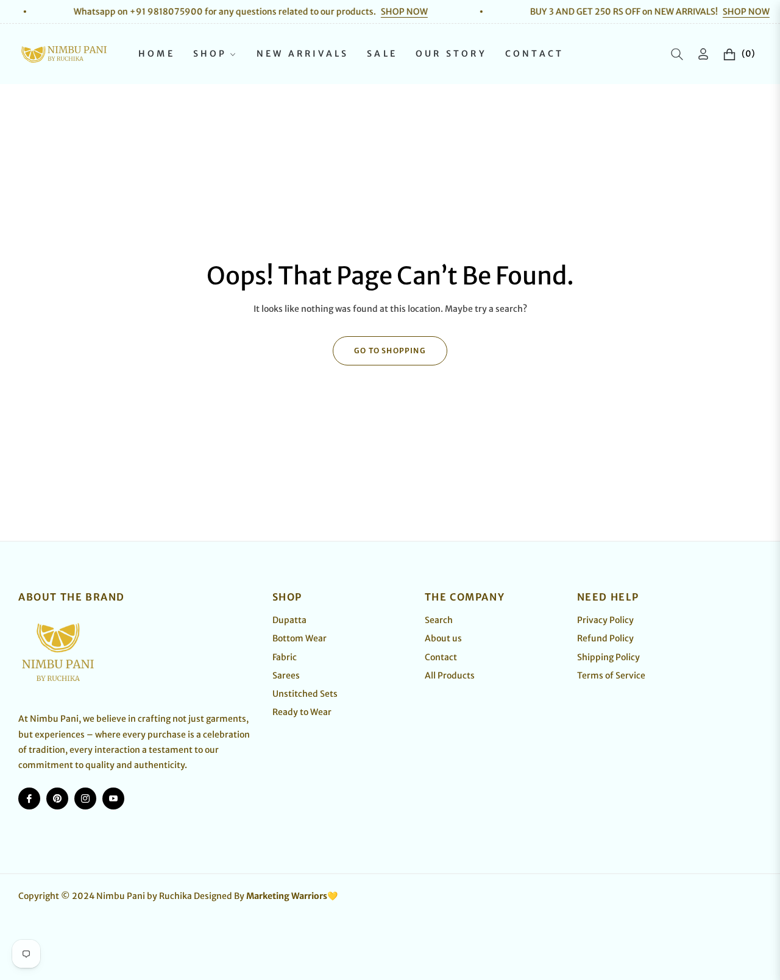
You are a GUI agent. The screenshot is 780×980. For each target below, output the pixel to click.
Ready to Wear (302, 712)
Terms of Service (611, 675)
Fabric (284, 657)
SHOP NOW (380, 11)
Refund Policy (605, 638)
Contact (441, 657)
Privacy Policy (605, 620)
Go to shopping (390, 350)
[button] (677, 54)
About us (443, 638)
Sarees (286, 675)
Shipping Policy (608, 657)
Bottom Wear (299, 638)
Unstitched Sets (305, 693)
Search (439, 620)
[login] (703, 53)
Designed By (266, 895)
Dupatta (289, 620)
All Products (450, 675)
